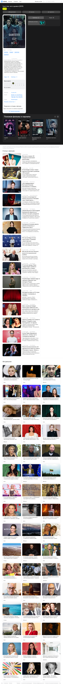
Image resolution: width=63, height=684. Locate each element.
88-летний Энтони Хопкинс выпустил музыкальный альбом (30, 253)
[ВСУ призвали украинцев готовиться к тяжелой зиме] (31, 533)
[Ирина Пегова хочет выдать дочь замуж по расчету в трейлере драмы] (51, 632)
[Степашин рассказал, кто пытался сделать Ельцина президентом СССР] (31, 612)
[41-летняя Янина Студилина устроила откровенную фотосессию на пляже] (12, 493)
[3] (9, 85)
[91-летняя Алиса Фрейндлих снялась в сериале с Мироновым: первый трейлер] (51, 493)
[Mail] (2, 1)
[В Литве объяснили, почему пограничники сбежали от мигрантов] (51, 473)
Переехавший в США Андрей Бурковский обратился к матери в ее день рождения (31, 212)
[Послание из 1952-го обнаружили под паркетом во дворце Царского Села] (31, 493)
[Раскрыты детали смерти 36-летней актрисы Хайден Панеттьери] (31, 632)
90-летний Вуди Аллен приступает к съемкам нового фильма (29, 239)
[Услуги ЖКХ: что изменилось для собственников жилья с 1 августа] (31, 572)
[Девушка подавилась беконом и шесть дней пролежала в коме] (51, 652)
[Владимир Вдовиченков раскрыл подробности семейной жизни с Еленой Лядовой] (51, 394)
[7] (17, 85)
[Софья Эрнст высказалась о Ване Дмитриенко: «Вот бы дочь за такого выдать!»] (31, 671)
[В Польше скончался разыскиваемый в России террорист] (51, 374)
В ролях (5, 94)
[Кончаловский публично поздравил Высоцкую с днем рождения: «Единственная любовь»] (51, 533)
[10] (23, 85)
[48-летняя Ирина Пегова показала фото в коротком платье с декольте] (31, 414)
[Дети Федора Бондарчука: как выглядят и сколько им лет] (51, 592)
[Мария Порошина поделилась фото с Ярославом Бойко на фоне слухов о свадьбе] (31, 394)
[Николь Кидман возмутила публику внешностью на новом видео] (12, 632)
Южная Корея (14, 99)
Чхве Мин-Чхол (14, 97)
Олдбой (6, 137)
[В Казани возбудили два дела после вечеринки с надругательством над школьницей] (31, 513)
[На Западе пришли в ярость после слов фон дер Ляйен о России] (31, 473)
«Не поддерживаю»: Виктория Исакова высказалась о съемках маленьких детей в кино (29, 185)
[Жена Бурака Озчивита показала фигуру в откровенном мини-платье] (51, 513)
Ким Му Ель (19, 94)
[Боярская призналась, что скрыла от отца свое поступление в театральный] (51, 414)
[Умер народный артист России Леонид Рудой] (31, 374)
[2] (7, 85)
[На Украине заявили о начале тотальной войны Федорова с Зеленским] (31, 552)
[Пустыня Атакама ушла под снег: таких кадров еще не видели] (12, 552)
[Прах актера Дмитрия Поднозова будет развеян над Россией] (31, 453)
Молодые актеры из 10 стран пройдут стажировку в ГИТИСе (30, 294)
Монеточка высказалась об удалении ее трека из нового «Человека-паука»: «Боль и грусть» (31, 348)
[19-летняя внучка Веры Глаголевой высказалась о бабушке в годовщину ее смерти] (12, 572)
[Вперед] (58, 117)
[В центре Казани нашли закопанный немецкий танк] (12, 434)
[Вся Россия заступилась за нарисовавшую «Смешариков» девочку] (12, 671)
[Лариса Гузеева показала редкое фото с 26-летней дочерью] (12, 394)
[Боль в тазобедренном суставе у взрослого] (51, 572)
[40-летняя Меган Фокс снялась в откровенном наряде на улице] (12, 473)
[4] (11, 85)
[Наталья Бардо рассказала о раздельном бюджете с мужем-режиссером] (51, 552)
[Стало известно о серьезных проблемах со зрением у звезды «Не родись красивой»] (12, 513)
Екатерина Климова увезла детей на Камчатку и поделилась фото (30, 226)
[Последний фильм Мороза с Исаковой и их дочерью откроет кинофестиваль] (31, 592)
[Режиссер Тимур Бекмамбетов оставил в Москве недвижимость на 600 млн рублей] (51, 453)
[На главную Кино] (5, 1)
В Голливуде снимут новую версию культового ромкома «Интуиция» (30, 171)
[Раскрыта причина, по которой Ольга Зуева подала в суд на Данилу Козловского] (51, 612)
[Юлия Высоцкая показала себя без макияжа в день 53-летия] (12, 652)
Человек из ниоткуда (51, 137)
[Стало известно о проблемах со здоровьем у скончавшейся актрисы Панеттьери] (12, 374)
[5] (13, 85)
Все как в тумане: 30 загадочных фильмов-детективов (28, 157)
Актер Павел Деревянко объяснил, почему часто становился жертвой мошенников (29, 335)
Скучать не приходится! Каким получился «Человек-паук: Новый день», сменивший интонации (30, 198)
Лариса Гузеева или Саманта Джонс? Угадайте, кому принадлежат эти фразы (31, 321)
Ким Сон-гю (14, 96)
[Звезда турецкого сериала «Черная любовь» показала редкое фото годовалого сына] (31, 652)
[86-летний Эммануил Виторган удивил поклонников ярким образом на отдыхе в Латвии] (12, 592)
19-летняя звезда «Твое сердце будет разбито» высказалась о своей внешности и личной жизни (30, 266)
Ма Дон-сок (13, 94)
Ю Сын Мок (19, 96)
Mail (2, 683)
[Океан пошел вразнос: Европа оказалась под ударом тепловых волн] (12, 612)
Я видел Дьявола (22, 137)
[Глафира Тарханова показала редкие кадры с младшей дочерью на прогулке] (12, 533)
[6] (15, 85)
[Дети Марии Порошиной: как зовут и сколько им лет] (12, 453)
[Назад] (55, 117)
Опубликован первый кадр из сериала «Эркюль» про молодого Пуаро (31, 280)
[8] (19, 85)
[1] (5, 85)
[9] (21, 85)
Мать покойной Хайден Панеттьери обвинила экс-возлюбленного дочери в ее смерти (30, 307)
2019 (4, 49)
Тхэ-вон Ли (13, 92)
